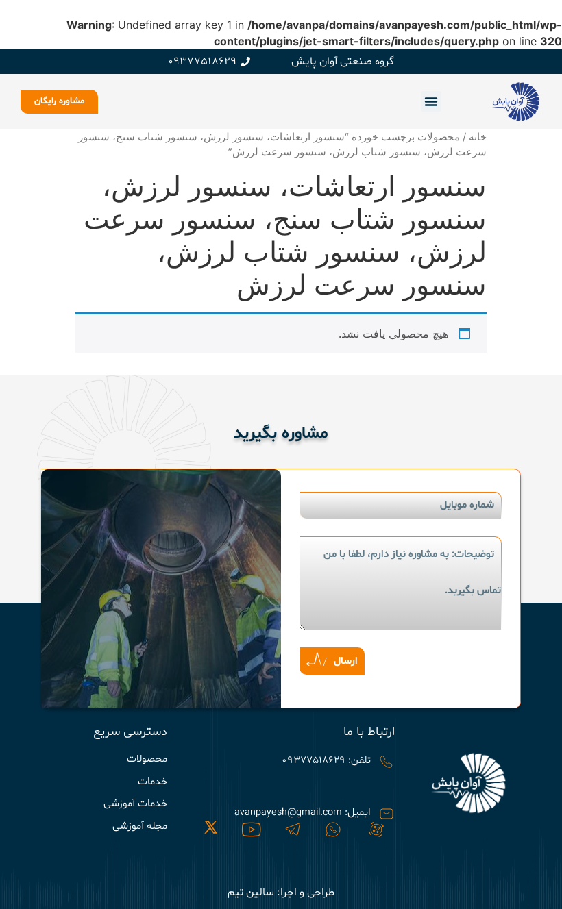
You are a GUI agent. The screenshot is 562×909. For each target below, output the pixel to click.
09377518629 (202, 61)
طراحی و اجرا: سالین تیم (281, 892)
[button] (431, 101)
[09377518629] (245, 61)
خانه (478, 137)
